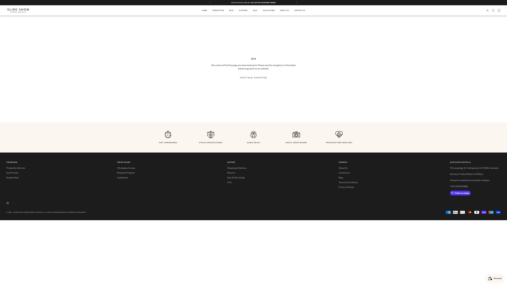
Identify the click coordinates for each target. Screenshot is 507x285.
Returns (231, 172)
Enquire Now (12, 177)
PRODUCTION (218, 10)
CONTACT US (299, 10)
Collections (122, 177)
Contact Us (344, 172)
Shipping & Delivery (237, 168)
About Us (343, 168)
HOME (204, 10)
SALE (255, 10)
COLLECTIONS (269, 10)
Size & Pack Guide (236, 177)
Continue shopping (253, 77)
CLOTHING (243, 10)
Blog (341, 177)
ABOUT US (284, 10)
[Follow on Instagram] (7, 203)
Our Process (12, 172)
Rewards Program (126, 172)
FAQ (229, 182)
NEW (231, 10)
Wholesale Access (126, 168)
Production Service (15, 168)
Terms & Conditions (348, 182)
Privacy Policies (346, 187)
